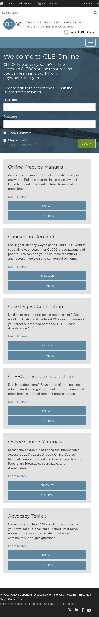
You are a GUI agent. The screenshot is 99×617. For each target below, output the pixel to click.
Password (10, 116)
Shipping (84, 594)
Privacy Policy (8, 594)
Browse (47, 206)
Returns (71, 594)
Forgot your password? (20, 144)
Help (3, 599)
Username (11, 100)
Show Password (20, 133)
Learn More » (17, 196)
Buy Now (47, 216)
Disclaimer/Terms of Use (49, 594)
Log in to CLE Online (83, 32)
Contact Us (91, 3)
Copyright (26, 594)
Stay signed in (18, 140)
